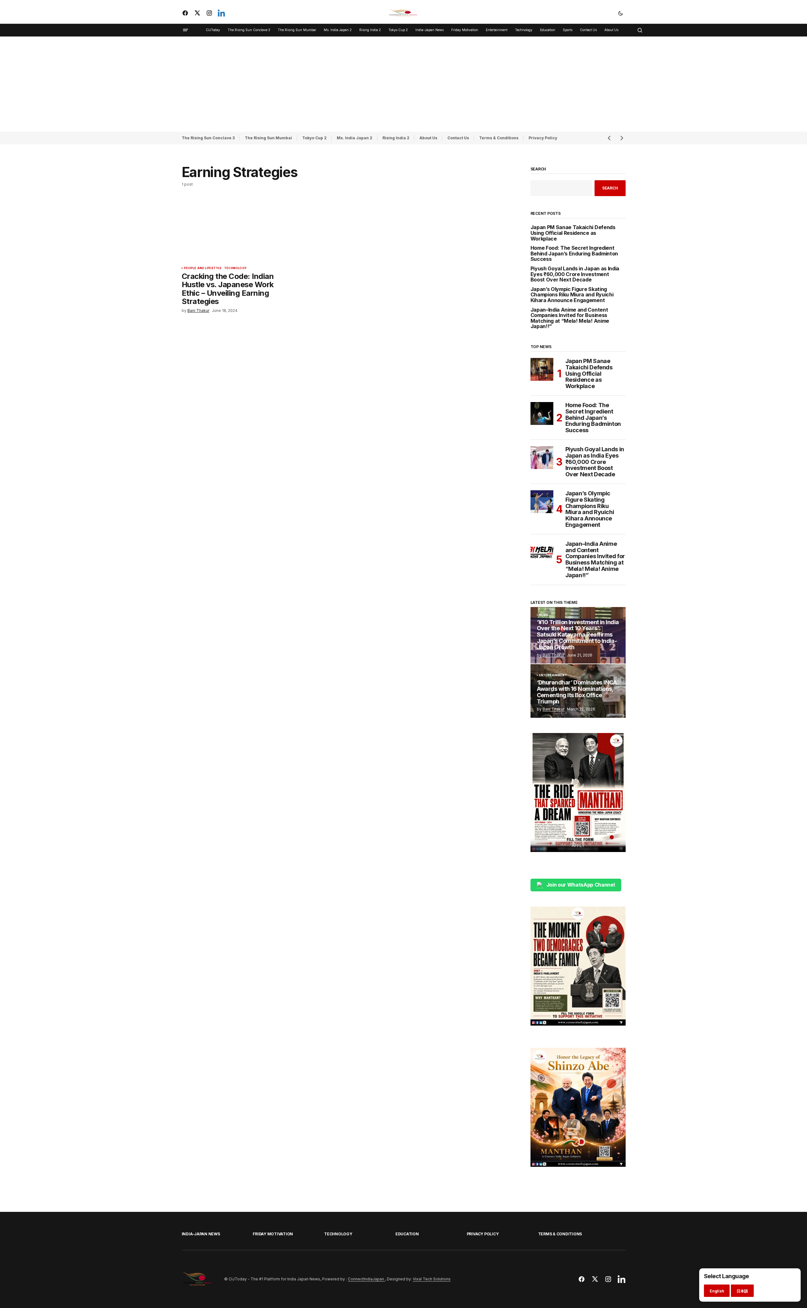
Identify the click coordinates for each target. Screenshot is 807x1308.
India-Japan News (201, 1234)
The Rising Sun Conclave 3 (208, 137)
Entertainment (553, 675)
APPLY (577, 845)
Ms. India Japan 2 (354, 137)
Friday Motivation (273, 1234)
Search (538, 169)
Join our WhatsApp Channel (580, 885)
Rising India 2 (395, 137)
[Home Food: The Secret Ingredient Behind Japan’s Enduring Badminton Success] (541, 413)
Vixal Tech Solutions (432, 1279)
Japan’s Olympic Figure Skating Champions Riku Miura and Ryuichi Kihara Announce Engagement (572, 295)
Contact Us (458, 137)
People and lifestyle (203, 268)
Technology (235, 268)
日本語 (742, 1291)
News (544, 615)
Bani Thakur (553, 655)
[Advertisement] (403, 84)
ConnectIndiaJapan (366, 1279)
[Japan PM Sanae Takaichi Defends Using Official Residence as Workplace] (541, 369)
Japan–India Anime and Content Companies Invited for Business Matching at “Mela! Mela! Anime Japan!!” (569, 318)
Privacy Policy (543, 137)
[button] (620, 13)
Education (407, 1234)
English (717, 1291)
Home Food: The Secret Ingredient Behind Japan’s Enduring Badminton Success (574, 253)
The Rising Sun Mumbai (268, 137)
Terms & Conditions (498, 137)
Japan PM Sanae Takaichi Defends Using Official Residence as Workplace (572, 233)
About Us (428, 137)
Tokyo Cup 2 (314, 137)
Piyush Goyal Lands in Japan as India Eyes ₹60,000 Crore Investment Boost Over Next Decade (574, 274)
